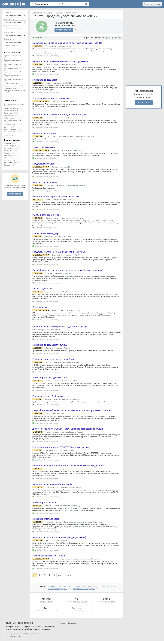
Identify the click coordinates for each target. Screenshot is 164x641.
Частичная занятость (12, 120)
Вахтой (6, 127)
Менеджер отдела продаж (13, 71)
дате (109, 38)
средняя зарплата (46, 602)
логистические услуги (57, 589)
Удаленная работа (10, 124)
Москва (7, 143)
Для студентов (9, 129)
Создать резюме (63, 30)
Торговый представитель (13, 75)
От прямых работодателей (14, 104)
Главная (62, 623)
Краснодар (8, 150)
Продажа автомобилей (12, 64)
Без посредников (10, 108)
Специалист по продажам (13, 60)
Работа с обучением (11, 111)
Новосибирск (9, 148)
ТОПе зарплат (109, 602)
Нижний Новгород (10, 163)
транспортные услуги (103, 586)
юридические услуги (78, 586)
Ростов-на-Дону (9, 160)
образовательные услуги (84, 589)
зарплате (117, 38)
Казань (6, 158)
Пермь (6, 153)
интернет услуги (55, 586)
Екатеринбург (9, 155)
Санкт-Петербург (10, 146)
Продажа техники (10, 68)
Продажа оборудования (12, 79)
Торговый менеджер (11, 83)
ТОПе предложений (80, 602)
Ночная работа (9, 132)
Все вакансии (73, 623)
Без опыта (8, 113)
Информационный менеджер (14, 91)
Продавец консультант (12, 56)
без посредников (12, 46)
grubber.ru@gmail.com (14, 636)
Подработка (8, 115)
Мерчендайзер (9, 88)
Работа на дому (10, 118)
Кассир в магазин (10, 86)
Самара (7, 165)
